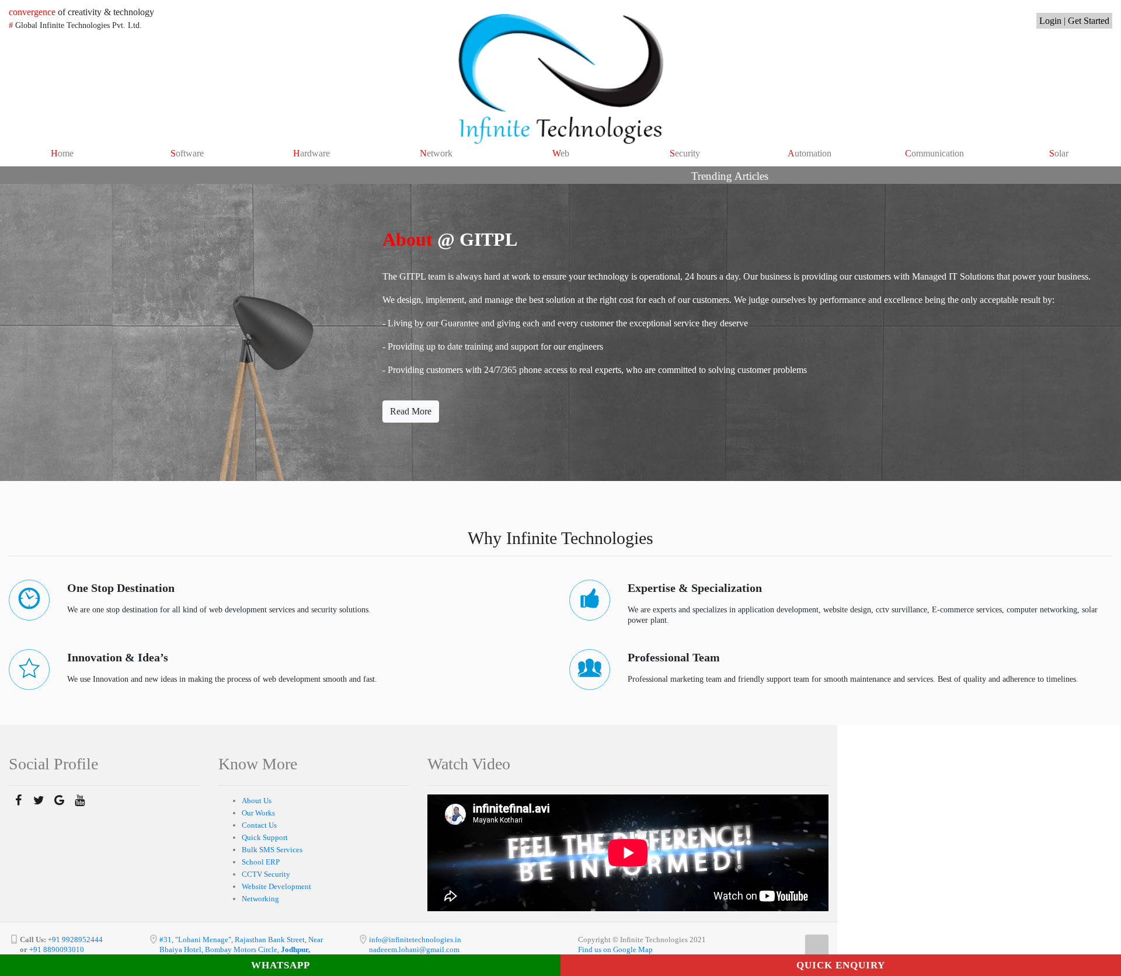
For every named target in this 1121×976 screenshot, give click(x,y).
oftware (187, 153)
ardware (311, 153)
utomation (809, 153)
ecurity (685, 153)
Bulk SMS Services (272, 849)
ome (62, 153)
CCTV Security (266, 874)
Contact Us (259, 825)
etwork (436, 153)
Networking (260, 898)
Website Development (276, 886)
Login (1050, 21)
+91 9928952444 (75, 939)
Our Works (258, 812)
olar (1058, 153)
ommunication (934, 153)
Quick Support (265, 837)
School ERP (261, 862)
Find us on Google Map (615, 949)
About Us (256, 800)
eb (560, 153)
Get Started (1088, 21)
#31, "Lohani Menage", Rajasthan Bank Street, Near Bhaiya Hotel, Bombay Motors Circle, (241, 949)
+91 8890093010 (55, 949)
